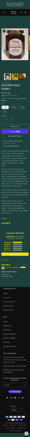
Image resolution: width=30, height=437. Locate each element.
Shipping (3, 95)
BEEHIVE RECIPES (9, 346)
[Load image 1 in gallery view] (7, 76)
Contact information (16, 430)
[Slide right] (28, 77)
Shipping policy (21, 428)
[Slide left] (2, 77)
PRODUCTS (7, 326)
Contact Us (7, 297)
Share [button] (5, 218)
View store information (11, 146)
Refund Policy (8, 306)
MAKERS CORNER (9, 334)
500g (22, 107)
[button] (4, 12)
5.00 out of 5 (19, 236)
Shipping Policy (8, 310)
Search (5, 293)
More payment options (15, 136)
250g (14, 107)
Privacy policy (23, 425)
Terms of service (10, 428)
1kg (4, 111)
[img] (5, 265)
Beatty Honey (14, 423)
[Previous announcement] (3, 4)
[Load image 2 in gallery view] (15, 76)
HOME (5, 321)
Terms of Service (9, 301)
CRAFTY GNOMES (9, 338)
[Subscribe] (24, 385)
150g (5, 107)
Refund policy (13, 425)
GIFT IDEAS (7, 330)
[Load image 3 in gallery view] (22, 76)
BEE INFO (6, 342)
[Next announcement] (27, 4)
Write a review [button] (15, 254)
